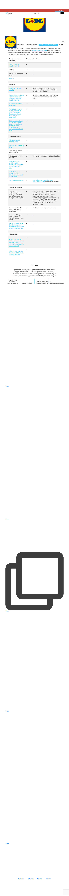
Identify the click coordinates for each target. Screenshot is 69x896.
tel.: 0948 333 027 (27, 283)
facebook (21, 879)
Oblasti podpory (18, 44)
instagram (30, 879)
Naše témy (24, 889)
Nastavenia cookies (48, 885)
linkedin (39, 879)
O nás (8, 44)
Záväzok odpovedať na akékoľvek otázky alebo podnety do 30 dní (16, 252)
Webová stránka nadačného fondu (43, 180)
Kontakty (50, 889)
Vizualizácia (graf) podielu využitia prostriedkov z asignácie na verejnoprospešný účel (16, 165)
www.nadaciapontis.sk (57, 283)
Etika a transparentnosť (48, 44)
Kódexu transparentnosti (39, 50)
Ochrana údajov (36, 885)
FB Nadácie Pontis (39, 181)
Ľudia (61, 44)
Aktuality (42, 889)
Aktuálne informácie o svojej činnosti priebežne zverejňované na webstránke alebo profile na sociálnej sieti (16, 243)
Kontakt (11, 78)
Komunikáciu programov (16, 180)
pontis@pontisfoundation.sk (44, 283)
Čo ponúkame (33, 889)
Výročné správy (32, 44)
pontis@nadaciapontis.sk (43, 281)
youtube (48, 879)
